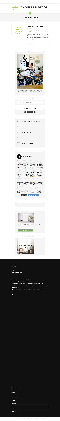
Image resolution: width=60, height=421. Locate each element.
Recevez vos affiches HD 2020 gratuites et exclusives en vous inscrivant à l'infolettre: (30, 225)
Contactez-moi (15, 411)
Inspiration (14, 400)
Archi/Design (29, 30)
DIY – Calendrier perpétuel (27, 143)
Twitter (25, 281)
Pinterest (22, 281)
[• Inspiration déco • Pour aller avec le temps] (40, 184)
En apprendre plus (17, 272)
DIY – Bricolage (14, 397)
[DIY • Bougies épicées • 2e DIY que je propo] (40, 170)
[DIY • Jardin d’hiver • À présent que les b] (20, 177)
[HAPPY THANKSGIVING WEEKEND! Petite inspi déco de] (40, 177)
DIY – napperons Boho (26, 132)
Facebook (14, 281)
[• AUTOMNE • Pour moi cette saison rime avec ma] (33, 184)
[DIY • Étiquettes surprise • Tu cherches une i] (40, 163)
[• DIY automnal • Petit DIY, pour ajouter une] (27, 184)
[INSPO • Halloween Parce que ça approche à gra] (20, 184)
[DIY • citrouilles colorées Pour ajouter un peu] (20, 190)
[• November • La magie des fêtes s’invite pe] (27, 177)
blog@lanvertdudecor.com (38, 289)
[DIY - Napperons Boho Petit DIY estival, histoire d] (40, 190)
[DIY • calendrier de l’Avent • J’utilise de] (20, 170)
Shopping (37, 30)
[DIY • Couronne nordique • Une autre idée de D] (27, 170)
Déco (34, 30)
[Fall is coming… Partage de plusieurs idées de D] (27, 190)
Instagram (18, 281)
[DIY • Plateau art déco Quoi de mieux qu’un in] (33, 190)
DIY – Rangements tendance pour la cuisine (31, 127)
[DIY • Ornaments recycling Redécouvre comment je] (33, 170)
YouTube (29, 281)
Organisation (14, 403)
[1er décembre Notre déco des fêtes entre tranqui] (33, 163)
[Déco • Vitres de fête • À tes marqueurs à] (20, 163)
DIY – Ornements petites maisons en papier (31, 121)
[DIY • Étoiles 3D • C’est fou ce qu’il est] (27, 163)
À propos (13, 408)
